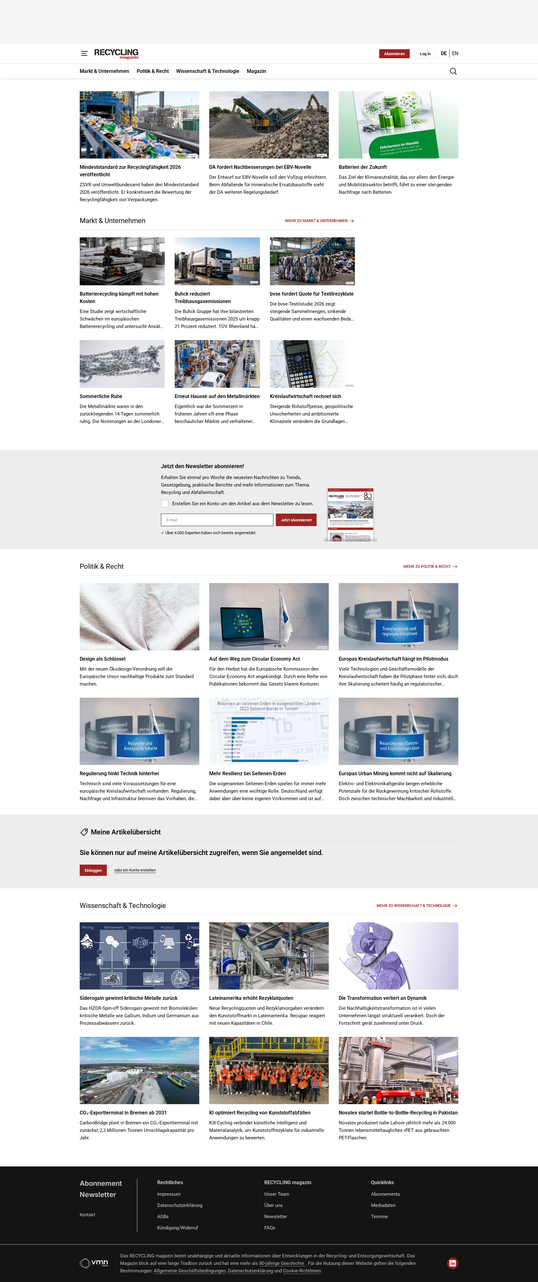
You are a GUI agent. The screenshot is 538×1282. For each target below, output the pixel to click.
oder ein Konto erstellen (135, 870)
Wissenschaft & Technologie (123, 905)
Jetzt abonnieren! (296, 520)
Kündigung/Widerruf (177, 1228)
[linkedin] (452, 1263)
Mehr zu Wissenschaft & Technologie (414, 906)
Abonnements (385, 1194)
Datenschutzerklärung (179, 1205)
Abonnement (101, 1183)
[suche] (453, 71)
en (455, 53)
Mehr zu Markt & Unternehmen (316, 221)
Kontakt (87, 1214)
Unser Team (276, 1194)
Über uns (273, 1205)
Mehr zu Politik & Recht (427, 566)
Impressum (169, 1194)
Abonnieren (394, 53)
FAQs (269, 1228)
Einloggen (93, 870)
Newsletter (98, 1194)
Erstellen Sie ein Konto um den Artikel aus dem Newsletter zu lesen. (243, 503)
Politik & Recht (102, 566)
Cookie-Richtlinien (302, 1271)
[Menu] (85, 53)
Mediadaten (383, 1205)
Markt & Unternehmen (112, 221)
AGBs (163, 1216)
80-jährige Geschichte (282, 1263)
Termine (379, 1216)
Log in (425, 53)
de (444, 53)
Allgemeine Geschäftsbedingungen (190, 1271)
